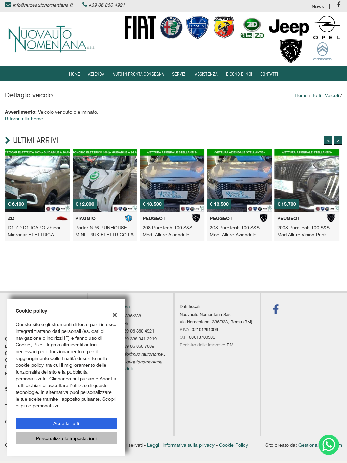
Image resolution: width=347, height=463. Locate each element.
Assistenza (206, 74)
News (318, 6)
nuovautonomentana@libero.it (151, 361)
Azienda (96, 74)
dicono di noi (239, 74)
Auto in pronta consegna (138, 74)
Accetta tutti (66, 423)
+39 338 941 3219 (139, 338)
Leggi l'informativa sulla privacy (181, 445)
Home (74, 74)
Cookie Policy (233, 445)
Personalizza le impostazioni (66, 438)
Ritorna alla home (24, 118)
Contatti (269, 74)
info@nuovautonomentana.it (42, 5)
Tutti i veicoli (325, 95)
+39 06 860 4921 (106, 5)
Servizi (179, 74)
